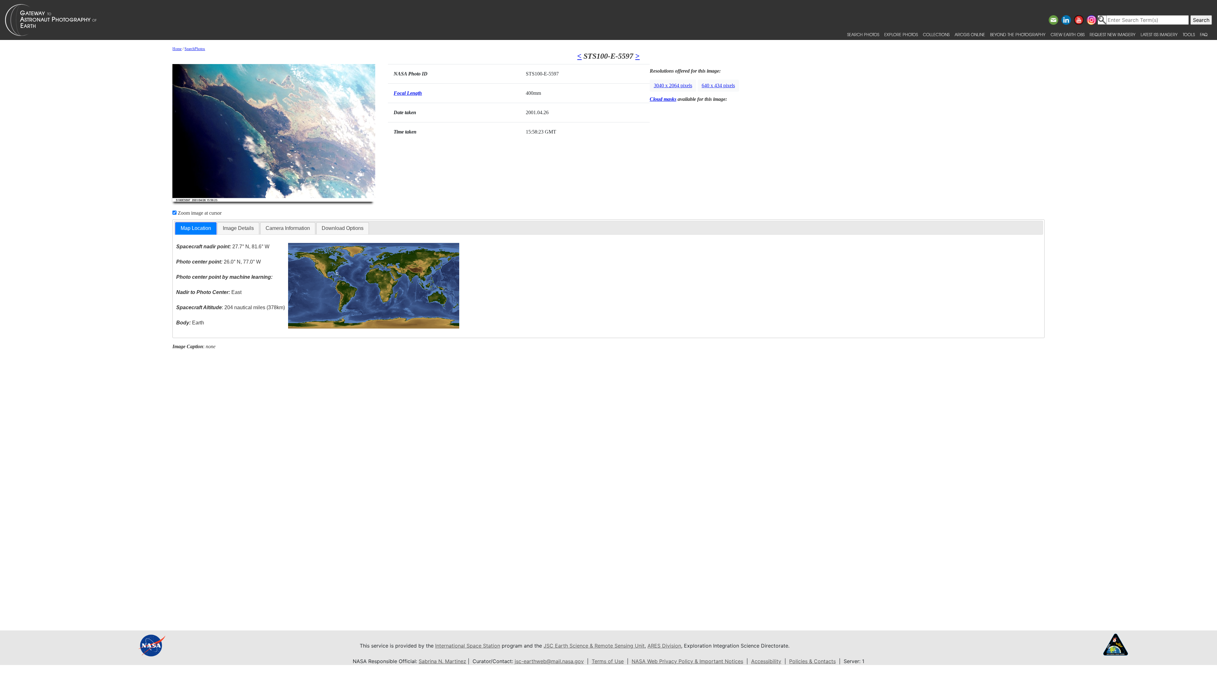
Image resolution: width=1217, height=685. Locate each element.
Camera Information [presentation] (288, 228)
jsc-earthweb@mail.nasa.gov (549, 661)
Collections (936, 34)
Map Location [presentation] (196, 228)
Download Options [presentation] (343, 228)
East (208, 292)
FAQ (1203, 34)
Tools (1189, 34)
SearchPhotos (194, 49)
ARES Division (664, 646)
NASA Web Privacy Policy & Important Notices (687, 661)
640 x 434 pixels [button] (718, 85)
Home (177, 49)
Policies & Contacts (812, 661)
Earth (190, 322)
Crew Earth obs (1068, 34)
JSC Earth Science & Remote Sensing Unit (594, 646)
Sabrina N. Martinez (442, 661)
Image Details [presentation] (238, 228)
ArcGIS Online (970, 34)
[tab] (195, 228)
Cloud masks (663, 99)
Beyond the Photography (1018, 34)
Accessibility (766, 661)
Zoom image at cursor (199, 213)
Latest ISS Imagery (1159, 34)
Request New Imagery (1113, 34)
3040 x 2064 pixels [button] (673, 85)
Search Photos (863, 34)
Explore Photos (901, 34)
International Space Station (467, 646)
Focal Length (408, 93)
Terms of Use (608, 661)
